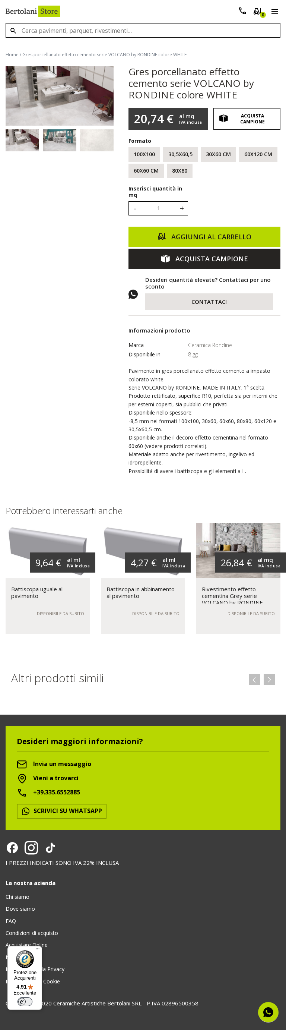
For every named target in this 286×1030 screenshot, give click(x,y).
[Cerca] (13, 30)
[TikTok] (50, 847)
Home (12, 54)
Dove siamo (20, 908)
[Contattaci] (242, 12)
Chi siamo (17, 896)
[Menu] (273, 12)
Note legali (19, 957)
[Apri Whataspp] (268, 1012)
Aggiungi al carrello (210, 236)
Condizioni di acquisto (32, 932)
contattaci (209, 301)
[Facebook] (12, 847)
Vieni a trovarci (55, 778)
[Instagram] (31, 847)
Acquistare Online (27, 944)
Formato (139, 140)
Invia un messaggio (61, 764)
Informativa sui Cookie (33, 981)
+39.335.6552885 (56, 792)
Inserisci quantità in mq (155, 192)
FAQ (11, 921)
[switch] (25, 1001)
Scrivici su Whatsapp (67, 811)
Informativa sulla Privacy (35, 969)
